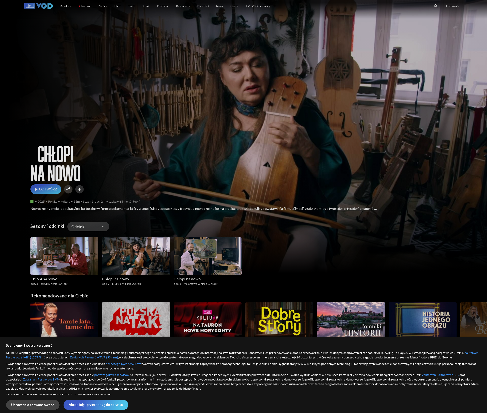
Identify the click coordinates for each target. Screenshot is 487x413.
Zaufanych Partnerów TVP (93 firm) (94, 357)
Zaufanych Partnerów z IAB (440, 375)
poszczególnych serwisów (123, 363)
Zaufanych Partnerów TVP (41, 379)
